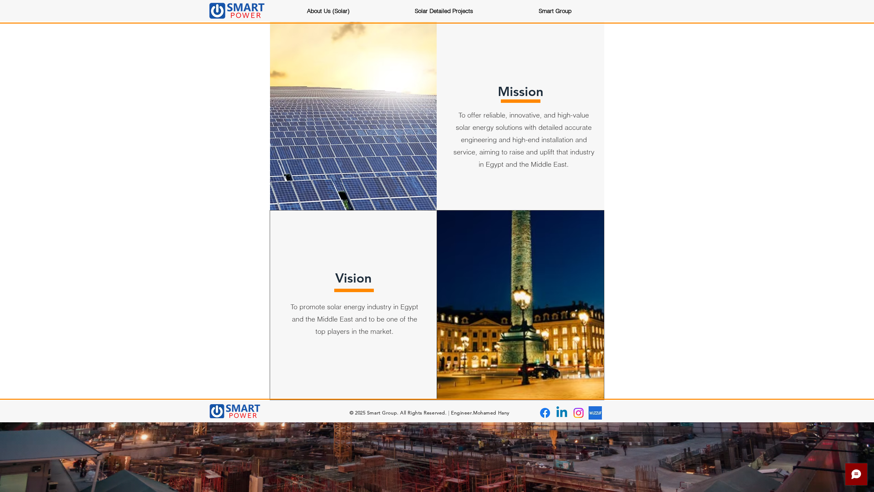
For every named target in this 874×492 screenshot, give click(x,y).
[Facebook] (545, 413)
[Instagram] (578, 413)
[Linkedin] (561, 413)
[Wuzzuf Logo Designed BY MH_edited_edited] (595, 413)
